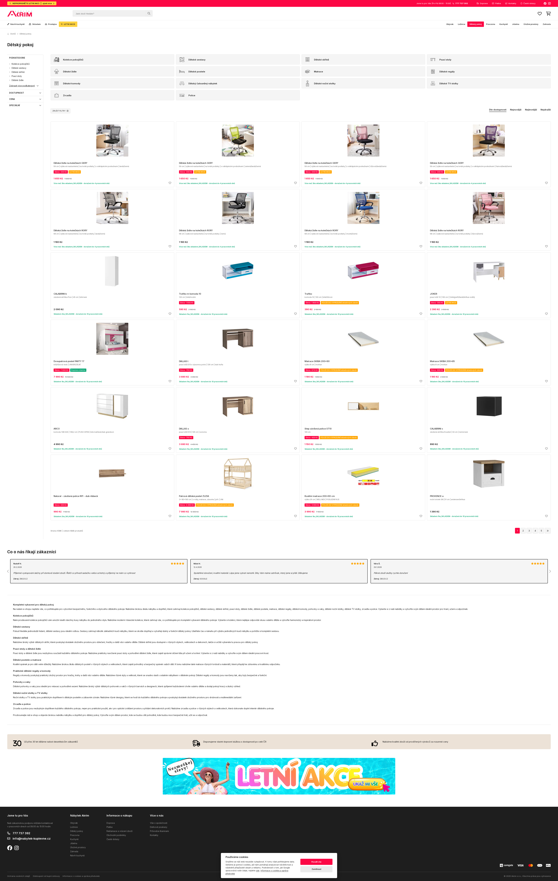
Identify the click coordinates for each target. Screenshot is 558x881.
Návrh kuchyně (17, 24)
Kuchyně (503, 24)
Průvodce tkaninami (159, 831)
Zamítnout (316, 869)
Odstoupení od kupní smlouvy (46, 876)
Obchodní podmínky (116, 835)
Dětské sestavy (19, 68)
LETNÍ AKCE (69, 24)
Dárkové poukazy (158, 827)
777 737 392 (21, 833)
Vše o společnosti (158, 823)
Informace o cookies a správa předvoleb (81, 876)
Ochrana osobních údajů (18, 876)
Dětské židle (18, 80)
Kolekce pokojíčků (20, 64)
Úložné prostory (531, 24)
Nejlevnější (531, 109)
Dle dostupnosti (497, 109)
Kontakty (512, 3)
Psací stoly (17, 76)
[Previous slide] (8, 571)
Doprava (484, 3)
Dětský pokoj (476, 24)
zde (257, 870)
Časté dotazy (529, 3)
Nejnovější (515, 109)
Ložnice (461, 24)
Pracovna (490, 24)
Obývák (450, 24)
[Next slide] (550, 571)
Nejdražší (546, 109)
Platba (498, 3)
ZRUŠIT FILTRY (58, 111)
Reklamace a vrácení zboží (120, 831)
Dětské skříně (18, 72)
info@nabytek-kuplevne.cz (32, 838)
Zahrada (547, 24)
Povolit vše (316, 862)
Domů (13, 34)
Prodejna (52, 24)
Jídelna (515, 24)
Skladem (36, 24)
